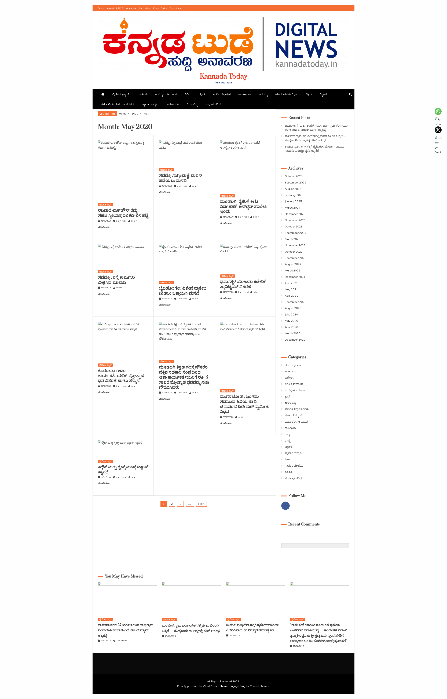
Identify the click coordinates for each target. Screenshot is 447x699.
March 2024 (292, 207)
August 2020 (293, 308)
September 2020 (295, 302)
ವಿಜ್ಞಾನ (323, 94)
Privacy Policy (160, 8)
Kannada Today (223, 76)
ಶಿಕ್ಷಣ (309, 94)
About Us (131, 8)
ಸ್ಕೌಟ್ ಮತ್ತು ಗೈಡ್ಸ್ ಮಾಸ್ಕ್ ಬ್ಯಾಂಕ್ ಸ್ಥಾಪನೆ (123, 469)
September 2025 (295, 182)
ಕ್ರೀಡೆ (202, 94)
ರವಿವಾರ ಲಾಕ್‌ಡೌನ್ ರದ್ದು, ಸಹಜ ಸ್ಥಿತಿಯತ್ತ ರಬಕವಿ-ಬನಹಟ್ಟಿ (123, 213)
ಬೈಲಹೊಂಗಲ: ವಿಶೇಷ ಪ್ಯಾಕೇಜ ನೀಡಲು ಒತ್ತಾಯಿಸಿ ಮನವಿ (182, 290)
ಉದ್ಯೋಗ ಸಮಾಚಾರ (166, 94)
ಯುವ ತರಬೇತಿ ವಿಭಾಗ (286, 94)
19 (190, 503)
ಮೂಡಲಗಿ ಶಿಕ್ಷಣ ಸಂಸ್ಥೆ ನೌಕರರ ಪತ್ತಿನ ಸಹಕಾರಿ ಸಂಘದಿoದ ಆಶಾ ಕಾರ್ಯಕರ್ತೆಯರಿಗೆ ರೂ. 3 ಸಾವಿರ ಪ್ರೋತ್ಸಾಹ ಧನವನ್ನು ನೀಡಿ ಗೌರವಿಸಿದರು (184, 377)
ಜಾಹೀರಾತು (173, 104)
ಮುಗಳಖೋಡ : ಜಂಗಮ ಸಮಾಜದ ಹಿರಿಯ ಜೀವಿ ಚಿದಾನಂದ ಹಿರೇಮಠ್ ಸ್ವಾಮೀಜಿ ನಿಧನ (244, 404)
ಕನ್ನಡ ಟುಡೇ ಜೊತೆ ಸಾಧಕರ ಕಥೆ (117, 104)
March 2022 (292, 270)
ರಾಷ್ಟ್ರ (287, 440)
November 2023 (295, 220)
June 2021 (291, 283)
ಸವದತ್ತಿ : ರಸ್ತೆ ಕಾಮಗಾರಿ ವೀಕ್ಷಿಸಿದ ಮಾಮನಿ (116, 280)
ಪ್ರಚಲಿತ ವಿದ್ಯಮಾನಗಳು (297, 409)
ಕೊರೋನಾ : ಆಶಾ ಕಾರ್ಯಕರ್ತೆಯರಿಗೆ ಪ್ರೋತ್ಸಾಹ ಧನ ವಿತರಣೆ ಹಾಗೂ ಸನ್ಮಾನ (121, 376)
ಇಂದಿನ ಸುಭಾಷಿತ (221, 94)
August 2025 (293, 188)
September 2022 (295, 258)
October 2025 (294, 176)
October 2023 (294, 226)
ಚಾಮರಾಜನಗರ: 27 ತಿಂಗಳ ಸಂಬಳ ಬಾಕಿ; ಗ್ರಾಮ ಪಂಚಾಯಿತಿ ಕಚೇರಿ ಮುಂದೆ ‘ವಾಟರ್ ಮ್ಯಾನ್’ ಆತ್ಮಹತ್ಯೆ (125, 630)
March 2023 (292, 239)
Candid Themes (260, 686)
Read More (103, 227)
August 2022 (293, 264)
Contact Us (144, 8)
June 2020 (291, 314)
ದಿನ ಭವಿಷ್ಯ (192, 104)
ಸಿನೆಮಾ (188, 94)
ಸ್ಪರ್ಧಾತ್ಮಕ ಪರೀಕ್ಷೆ (293, 478)
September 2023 (295, 232)
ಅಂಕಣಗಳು (244, 94)
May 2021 (291, 289)
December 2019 (295, 339)
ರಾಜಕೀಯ (142, 94)
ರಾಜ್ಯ (287, 434)
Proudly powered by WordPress (197, 686)
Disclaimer (175, 8)
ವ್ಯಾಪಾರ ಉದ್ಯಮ (150, 104)
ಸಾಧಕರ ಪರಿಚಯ (215, 104)
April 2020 (291, 327)
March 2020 (292, 333)
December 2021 (295, 276)
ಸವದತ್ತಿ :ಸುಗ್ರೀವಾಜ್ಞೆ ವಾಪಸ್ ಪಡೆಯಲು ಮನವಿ (180, 178)
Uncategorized (294, 365)
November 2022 (295, 245)
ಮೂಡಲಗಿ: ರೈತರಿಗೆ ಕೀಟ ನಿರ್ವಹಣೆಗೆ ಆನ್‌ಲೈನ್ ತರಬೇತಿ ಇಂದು (243, 207)
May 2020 (291, 320)
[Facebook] (285, 506)
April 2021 (291, 295)
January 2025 (293, 201)
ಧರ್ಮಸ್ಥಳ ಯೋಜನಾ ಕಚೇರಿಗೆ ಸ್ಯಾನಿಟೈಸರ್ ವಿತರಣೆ (243, 284)
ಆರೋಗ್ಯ (263, 94)
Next (201, 503)
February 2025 (294, 195)
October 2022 (294, 251)
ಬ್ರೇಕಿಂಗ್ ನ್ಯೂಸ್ (120, 94)
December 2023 (295, 214)
